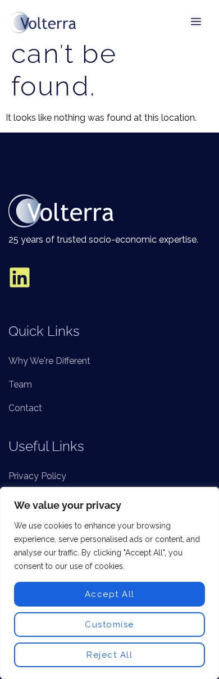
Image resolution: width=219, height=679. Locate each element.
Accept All (110, 594)
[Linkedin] (19, 277)
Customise (109, 624)
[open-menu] (196, 22)
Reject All (109, 655)
